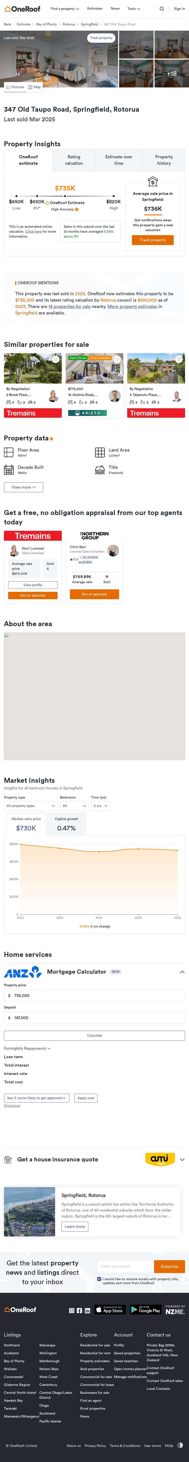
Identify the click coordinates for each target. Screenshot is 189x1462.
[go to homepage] (22, 8)
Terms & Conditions (125, 1446)
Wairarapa (47, 1345)
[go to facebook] (79, 1311)
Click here (33, 231)
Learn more (75, 1227)
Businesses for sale (95, 1393)
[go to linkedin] (87, 1311)
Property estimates (95, 1361)
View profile (32, 585)
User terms (152, 1446)
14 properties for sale (69, 306)
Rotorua (69, 24)
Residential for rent (95, 1353)
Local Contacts (158, 1389)
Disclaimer (12, 1106)
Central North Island (20, 1393)
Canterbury (48, 1385)
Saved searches (126, 1361)
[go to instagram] (72, 1311)
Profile (119, 1345)
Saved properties (127, 1353)
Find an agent (91, 1400)
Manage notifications (130, 1377)
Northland (12, 1345)
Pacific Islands (50, 1421)
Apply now (86, 1098)
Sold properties (92, 1369)
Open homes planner (130, 1369)
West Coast (48, 1377)
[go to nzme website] (175, 1310)
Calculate (94, 1035)
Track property (101, 38)
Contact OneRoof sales (165, 1381)
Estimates (94, 8)
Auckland (11, 1353)
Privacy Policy (95, 1446)
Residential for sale (95, 1345)
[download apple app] (110, 1310)
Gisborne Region (17, 1385)
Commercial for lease (97, 1385)
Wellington (48, 1353)
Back (7, 24)
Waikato (10, 1369)
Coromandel (13, 1377)
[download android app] (146, 1310)
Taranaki (10, 1408)
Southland (47, 1413)
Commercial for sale (96, 1377)
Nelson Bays (48, 1369)
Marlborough (49, 1361)
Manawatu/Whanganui (21, 1416)
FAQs (169, 1446)
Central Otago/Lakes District (55, 1395)
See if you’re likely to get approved (34, 1098)
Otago (44, 1405)
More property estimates (132, 306)
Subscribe (169, 1267)
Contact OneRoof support (160, 1370)
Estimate (24, 24)
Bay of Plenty (46, 24)
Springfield (89, 24)
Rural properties (92, 1408)
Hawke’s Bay (13, 1400)
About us (74, 1446)
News (115, 8)
